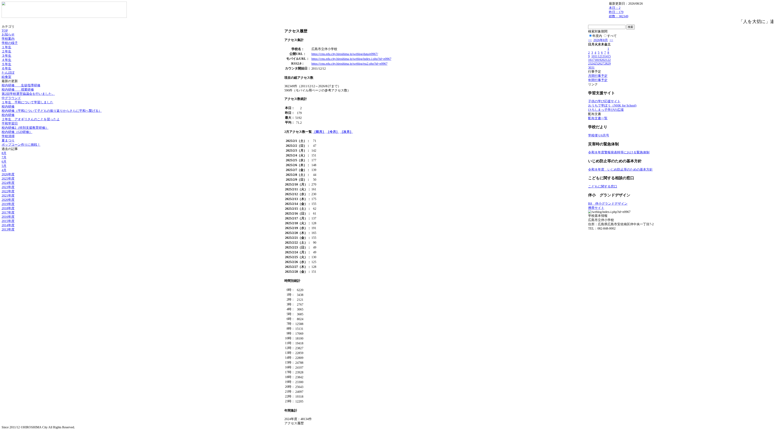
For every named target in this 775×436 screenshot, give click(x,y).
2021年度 (8, 195)
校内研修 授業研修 (18, 89)
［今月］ (332, 131)
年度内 (597, 36)
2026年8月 (600, 40)
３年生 (6, 55)
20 (602, 60)
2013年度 (8, 229)
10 (593, 56)
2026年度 (8, 174)
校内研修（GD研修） (17, 132)
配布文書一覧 (597, 118)
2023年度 (8, 187)
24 (593, 63)
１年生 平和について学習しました (27, 102)
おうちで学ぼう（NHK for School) (612, 105)
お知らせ (8, 34)
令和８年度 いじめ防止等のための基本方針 (620, 169)
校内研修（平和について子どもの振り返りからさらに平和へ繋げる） (52, 110)
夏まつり (8, 140)
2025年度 (8, 178)
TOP (5, 30)
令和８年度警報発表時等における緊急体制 (618, 152)
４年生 (6, 60)
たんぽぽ (8, 72)
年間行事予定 (597, 80)
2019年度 (8, 204)
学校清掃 (8, 136)
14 (605, 56)
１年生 (6, 47)
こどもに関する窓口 (602, 186)
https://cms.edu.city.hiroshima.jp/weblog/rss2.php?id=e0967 (349, 63)
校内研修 (8, 106)
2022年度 (8, 191)
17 (593, 60)
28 (605, 63)
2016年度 (8, 216)
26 (599, 63)
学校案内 (8, 38)
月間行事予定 (597, 76)
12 (599, 56)
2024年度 (8, 182)
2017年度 (8, 212)
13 (602, 56)
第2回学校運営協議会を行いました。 (28, 93)
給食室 (6, 77)
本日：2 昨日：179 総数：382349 (618, 12)
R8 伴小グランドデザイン (607, 203)
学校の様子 (10, 43)
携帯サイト (596, 208)
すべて (612, 36)
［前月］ (319, 131)
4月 (4, 170)
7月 (4, 157)
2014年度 (8, 225)
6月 (4, 161)
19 (599, 60)
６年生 (6, 68)
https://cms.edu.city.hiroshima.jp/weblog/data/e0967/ (344, 54)
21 (605, 60)
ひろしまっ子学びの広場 (606, 109)
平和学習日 (10, 123)
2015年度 (8, 221)
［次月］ (346, 131)
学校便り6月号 (598, 135)
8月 (4, 153)
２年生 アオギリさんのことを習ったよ (31, 119)
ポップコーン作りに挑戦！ (21, 144)
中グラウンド (11, 98)
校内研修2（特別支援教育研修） (25, 127)
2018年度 (8, 208)
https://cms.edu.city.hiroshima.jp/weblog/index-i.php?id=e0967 (351, 59)
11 (596, 56)
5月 (4, 166)
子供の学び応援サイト (604, 101)
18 (596, 60)
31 (593, 67)
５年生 (6, 64)
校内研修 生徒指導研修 (21, 85)
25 (596, 63)
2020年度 (8, 199)
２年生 (6, 51)
